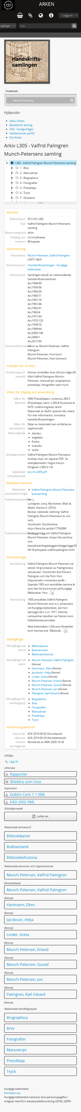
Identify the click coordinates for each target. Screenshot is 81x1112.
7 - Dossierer (27, 198)
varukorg (20, 15)
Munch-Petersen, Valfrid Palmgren (49, 255)
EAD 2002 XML (22, 801)
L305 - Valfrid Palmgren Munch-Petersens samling (45, 163)
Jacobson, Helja (41, 672)
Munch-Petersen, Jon (45, 689)
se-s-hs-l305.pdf (37, 472)
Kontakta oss (12, 1093)
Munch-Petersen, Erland (46, 681)
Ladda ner (42, 816)
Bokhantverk (40, 650)
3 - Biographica (29, 178)
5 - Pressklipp (28, 188)
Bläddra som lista (25, 781)
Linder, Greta (40, 677)
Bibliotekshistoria (42, 654)
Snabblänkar (51, 15)
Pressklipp (38, 715)
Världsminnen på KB (21, 133)
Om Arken (15, 137)
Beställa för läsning (20, 125)
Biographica (39, 699)
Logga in (67, 15)
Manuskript (39, 711)
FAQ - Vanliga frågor (21, 129)
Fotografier (39, 707)
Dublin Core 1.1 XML (27, 794)
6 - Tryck (25, 193)
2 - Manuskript (29, 173)
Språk (41, 15)
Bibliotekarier (40, 646)
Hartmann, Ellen (42, 668)
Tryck (35, 720)
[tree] (40, 181)
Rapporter (18, 774)
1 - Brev (24, 168)
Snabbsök (12, 91)
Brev (34, 703)
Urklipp (30, 15)
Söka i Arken (17, 121)
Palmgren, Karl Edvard (45, 693)
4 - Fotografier (28, 183)
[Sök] (74, 25)
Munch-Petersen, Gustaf (47, 685)
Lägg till (13, 761)
